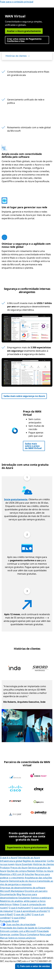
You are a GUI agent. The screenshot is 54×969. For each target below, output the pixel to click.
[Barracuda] (15, 777)
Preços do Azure (19, 867)
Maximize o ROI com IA (12, 874)
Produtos (5, 867)
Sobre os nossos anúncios (22, 937)
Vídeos (15, 904)
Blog (19, 894)
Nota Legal (45, 934)
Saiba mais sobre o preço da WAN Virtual (33, 446)
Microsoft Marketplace (12, 891)
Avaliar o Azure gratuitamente (24, 31)
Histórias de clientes (16, 55)
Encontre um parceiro (36, 891)
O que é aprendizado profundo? (31, 911)
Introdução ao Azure (29, 857)
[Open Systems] (38, 801)
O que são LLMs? (22, 914)
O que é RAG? (19, 917)
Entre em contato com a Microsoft (18, 931)
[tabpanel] (26, 711)
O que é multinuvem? (20, 907)
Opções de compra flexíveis (21, 870)
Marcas (4, 937)
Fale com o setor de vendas (35, 966)
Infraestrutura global (11, 860)
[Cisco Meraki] (15, 788)
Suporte (4, 881)
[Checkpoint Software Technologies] (38, 775)
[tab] (14, 669)
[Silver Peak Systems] (15, 814)
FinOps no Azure (44, 870)
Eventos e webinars (41, 897)
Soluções (29, 874)
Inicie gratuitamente (15, 499)
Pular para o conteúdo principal (16, 1)
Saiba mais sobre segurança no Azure (24, 396)
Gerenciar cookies (9, 934)
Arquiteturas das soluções (38, 877)
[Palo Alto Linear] (38, 812)
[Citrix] (38, 789)
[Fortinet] (15, 801)
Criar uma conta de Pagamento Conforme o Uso (24, 40)
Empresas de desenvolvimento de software (22, 887)
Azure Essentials (23, 864)
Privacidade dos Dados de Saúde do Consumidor (25, 927)
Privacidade (43, 931)
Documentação (8, 894)
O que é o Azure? (9, 857)
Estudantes (24, 897)
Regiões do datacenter (34, 860)
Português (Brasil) (9, 921)
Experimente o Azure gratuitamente (27, 847)
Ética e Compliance (29, 934)
